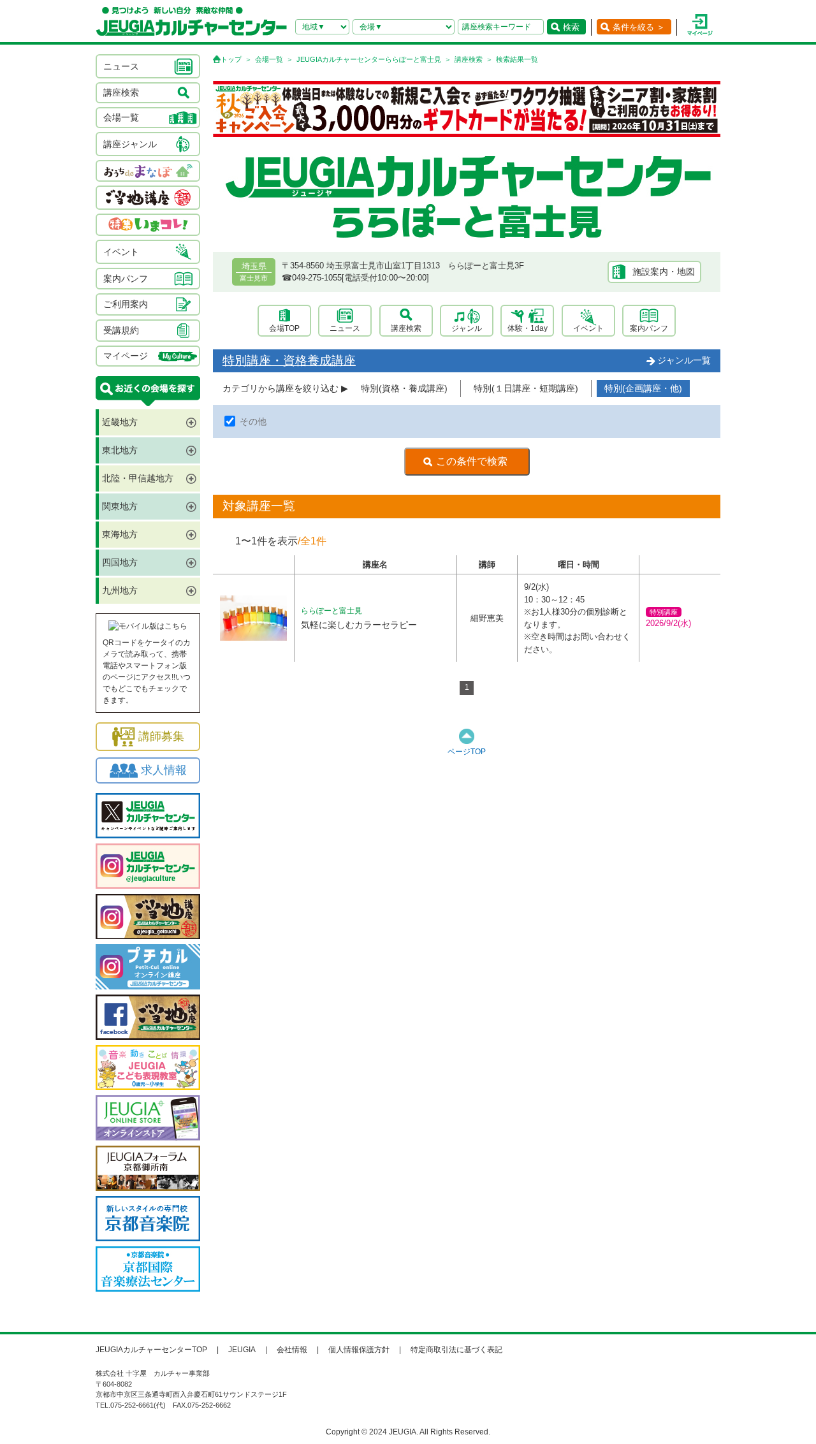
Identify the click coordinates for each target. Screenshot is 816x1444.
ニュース (345, 328)
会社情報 (292, 1349)
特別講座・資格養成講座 (289, 360)
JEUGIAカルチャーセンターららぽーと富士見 (368, 59)
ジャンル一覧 (684, 360)
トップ (231, 59)
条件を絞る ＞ (639, 27)
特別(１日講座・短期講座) (526, 388)
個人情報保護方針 (359, 1349)
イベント (588, 328)
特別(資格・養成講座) (404, 388)
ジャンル (466, 328)
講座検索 (469, 59)
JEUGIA (242, 1349)
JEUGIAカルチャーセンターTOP (151, 1349)
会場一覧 (269, 59)
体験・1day (527, 328)
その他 (253, 421)
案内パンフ (649, 328)
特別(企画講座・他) (643, 388)
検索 (571, 27)
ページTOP (467, 751)
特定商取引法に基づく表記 (456, 1349)
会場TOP (284, 328)
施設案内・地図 (663, 271)
